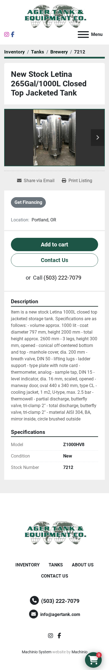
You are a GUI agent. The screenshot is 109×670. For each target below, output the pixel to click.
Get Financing (28, 202)
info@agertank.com (60, 614)
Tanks (56, 565)
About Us (83, 565)
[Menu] (83, 34)
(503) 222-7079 (62, 277)
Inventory (27, 565)
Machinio (79, 652)
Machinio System (36, 652)
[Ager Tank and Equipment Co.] (54, 533)
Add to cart (54, 244)
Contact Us (54, 260)
